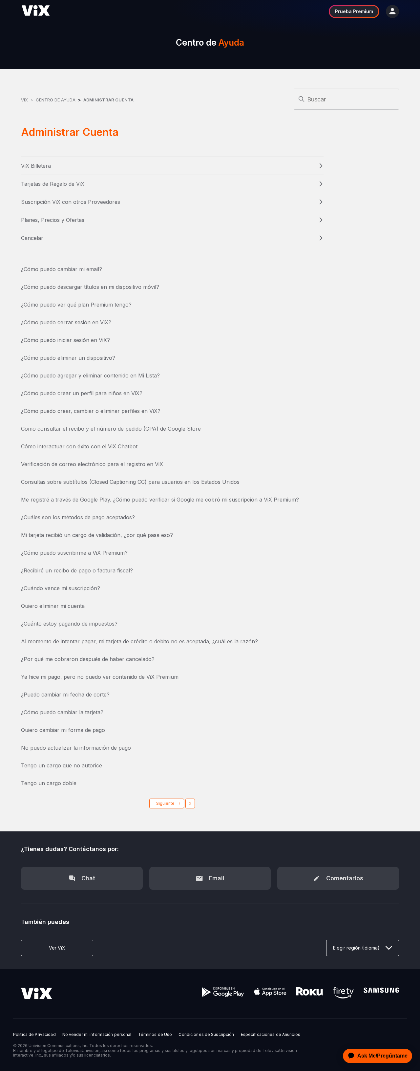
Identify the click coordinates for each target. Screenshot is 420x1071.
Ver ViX (57, 948)
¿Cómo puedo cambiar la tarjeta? (62, 712)
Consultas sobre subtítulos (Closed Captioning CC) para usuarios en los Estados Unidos (130, 482)
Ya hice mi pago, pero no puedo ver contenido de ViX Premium (99, 677)
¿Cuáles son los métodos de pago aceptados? (78, 517)
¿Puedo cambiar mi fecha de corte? (65, 694)
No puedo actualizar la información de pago (76, 747)
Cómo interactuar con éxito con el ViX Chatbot (79, 446)
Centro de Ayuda (55, 99)
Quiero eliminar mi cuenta (53, 606)
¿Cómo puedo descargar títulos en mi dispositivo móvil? (90, 287)
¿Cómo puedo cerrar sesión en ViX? (66, 322)
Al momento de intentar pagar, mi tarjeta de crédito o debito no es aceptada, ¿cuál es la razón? (139, 641)
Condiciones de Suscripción (206, 1034)
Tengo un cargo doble (48, 783)
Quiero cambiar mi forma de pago (63, 730)
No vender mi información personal (97, 1034)
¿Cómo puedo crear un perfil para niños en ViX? (81, 393)
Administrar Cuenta (108, 99)
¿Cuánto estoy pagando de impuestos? (69, 623)
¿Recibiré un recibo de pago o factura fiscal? (77, 570)
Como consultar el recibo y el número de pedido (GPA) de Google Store (111, 428)
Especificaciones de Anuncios (270, 1034)
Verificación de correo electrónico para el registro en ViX (92, 464)
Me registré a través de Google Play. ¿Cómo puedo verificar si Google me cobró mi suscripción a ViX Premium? (160, 499)
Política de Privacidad (34, 1034)
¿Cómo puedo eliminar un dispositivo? (68, 357)
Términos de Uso (155, 1034)
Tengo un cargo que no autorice (61, 765)
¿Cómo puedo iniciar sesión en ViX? (65, 340)
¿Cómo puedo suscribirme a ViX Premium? (74, 552)
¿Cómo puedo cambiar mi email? (61, 269)
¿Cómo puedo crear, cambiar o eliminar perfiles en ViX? (90, 411)
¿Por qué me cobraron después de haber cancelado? (88, 659)
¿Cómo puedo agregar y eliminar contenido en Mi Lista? (90, 375)
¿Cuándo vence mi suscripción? (60, 588)
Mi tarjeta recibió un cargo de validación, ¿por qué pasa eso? (97, 535)
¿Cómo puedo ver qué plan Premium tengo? (76, 304)
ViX (24, 99)
